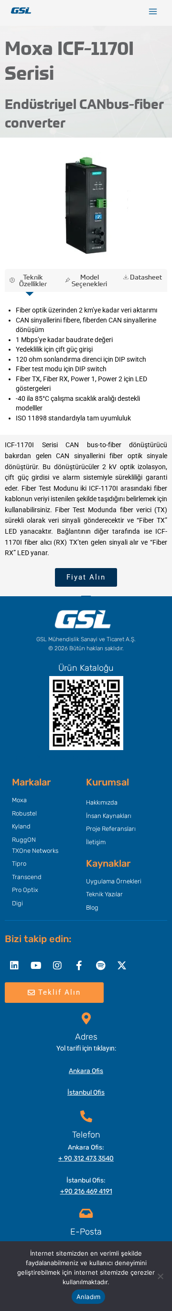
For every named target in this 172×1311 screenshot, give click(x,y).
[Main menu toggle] (153, 11)
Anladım (88, 1296)
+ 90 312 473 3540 (86, 1158)
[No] (160, 1276)
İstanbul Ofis (86, 1092)
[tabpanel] (86, 364)
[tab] (29, 280)
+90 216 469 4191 (86, 1191)
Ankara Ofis (86, 1071)
